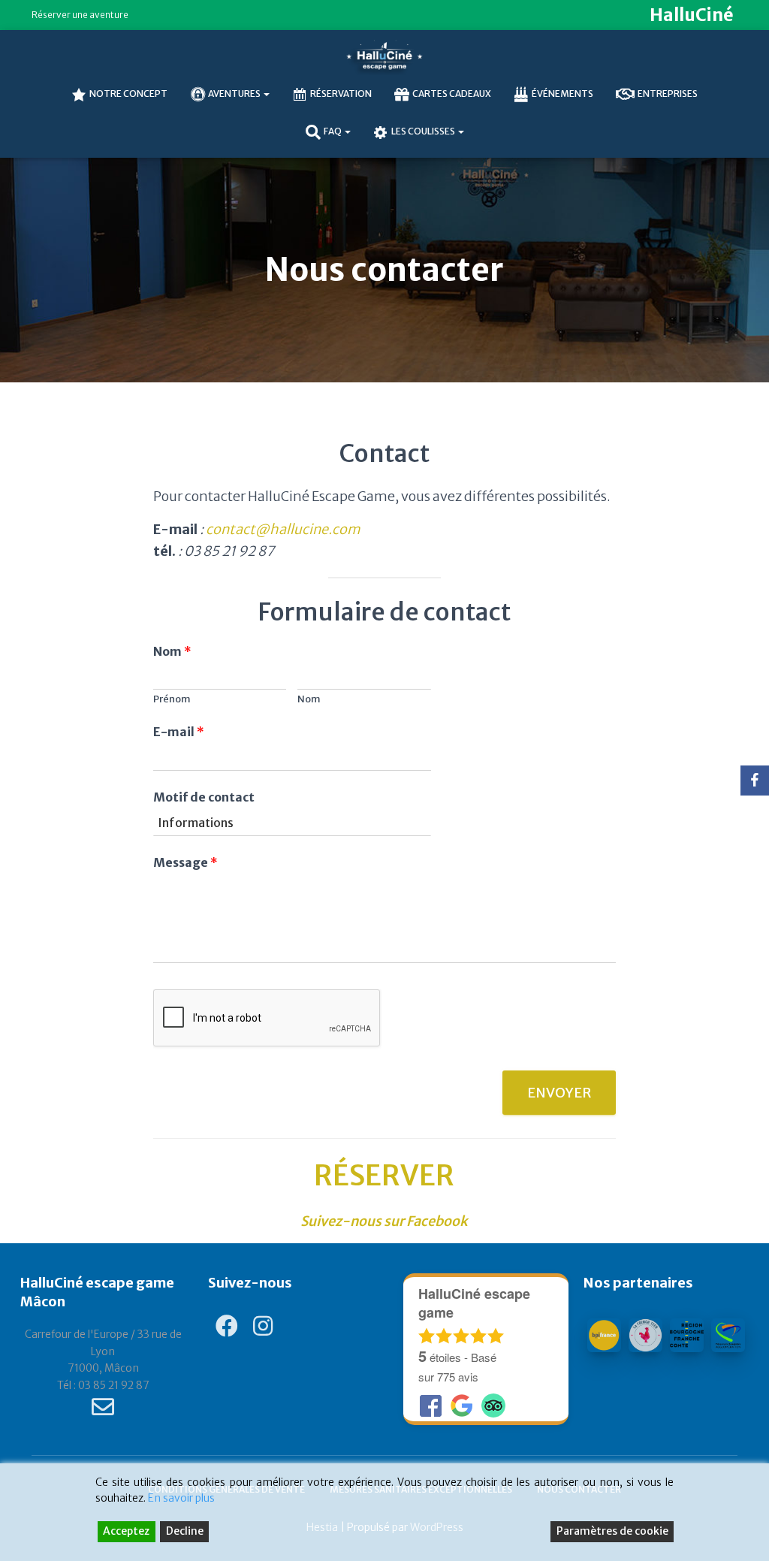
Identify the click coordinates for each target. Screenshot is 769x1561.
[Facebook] (754, 780)
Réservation (341, 93)
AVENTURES (235, 93)
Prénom (172, 699)
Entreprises (668, 93)
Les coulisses (424, 131)
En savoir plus (181, 1498)
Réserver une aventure (80, 14)
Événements (562, 93)
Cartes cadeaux (451, 93)
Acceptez (126, 1531)
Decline (185, 1531)
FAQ (333, 131)
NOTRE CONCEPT (128, 93)
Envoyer (559, 1092)
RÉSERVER (384, 1175)
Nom (172, 651)
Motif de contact (204, 797)
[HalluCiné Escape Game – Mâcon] (384, 56)
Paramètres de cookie (612, 1531)
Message (185, 862)
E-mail (178, 731)
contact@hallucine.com (283, 529)
